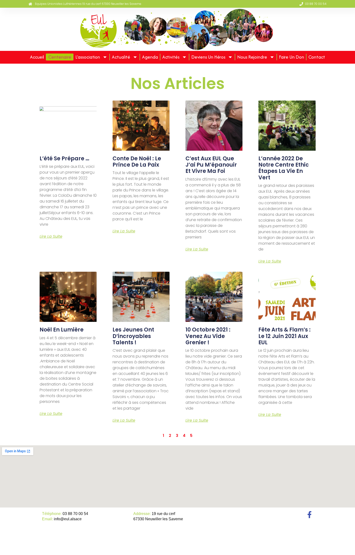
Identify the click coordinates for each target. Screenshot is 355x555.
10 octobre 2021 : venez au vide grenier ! (207, 336)
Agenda (150, 57)
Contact (316, 57)
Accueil (37, 57)
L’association (87, 57)
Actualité (121, 57)
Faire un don (291, 57)
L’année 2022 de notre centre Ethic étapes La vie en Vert (283, 168)
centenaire (59, 57)
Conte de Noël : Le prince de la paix (137, 162)
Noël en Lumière (62, 329)
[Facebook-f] (309, 514)
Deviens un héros (208, 57)
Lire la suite (51, 236)
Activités (170, 57)
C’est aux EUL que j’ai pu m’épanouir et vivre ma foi (211, 165)
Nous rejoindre (252, 57)
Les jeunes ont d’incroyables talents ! (133, 336)
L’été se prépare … (64, 158)
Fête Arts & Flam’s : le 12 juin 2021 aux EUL (284, 336)
